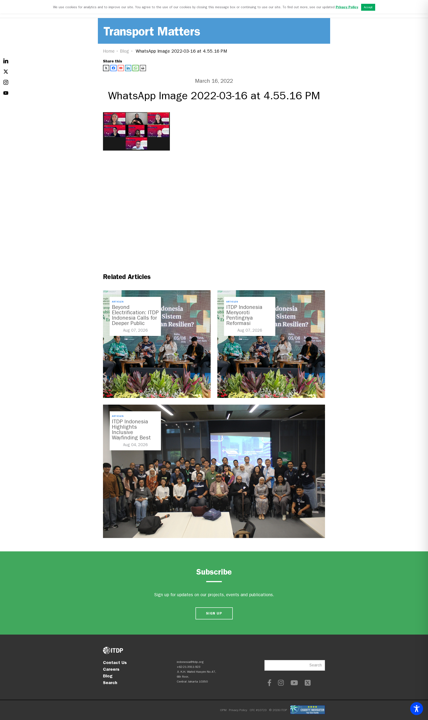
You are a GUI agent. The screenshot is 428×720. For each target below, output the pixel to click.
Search (110, 682)
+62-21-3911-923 (188, 667)
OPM (223, 710)
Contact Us (115, 662)
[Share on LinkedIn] (128, 68)
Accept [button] (368, 7)
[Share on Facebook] (113, 68)
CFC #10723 (258, 710)
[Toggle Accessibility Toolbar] (417, 709)
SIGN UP (214, 613)
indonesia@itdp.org (190, 662)
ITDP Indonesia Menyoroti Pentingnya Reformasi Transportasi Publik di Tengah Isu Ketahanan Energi (249, 323)
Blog (124, 51)
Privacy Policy (238, 710)
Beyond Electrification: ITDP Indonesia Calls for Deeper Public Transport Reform (135, 318)
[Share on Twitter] (106, 68)
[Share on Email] (121, 68)
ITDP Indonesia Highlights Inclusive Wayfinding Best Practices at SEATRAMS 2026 (132, 434)
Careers (111, 669)
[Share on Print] (143, 68)
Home (109, 51)
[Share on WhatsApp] (135, 68)
